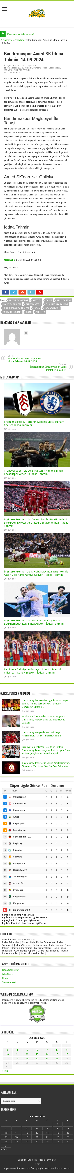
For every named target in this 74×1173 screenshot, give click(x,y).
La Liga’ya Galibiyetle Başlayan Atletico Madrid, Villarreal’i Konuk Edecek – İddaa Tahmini (33, 671)
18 (17, 1058)
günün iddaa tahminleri (16, 308)
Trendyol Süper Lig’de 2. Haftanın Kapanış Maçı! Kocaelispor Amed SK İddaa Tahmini (33, 472)
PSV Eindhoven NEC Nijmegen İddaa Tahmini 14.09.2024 (24, 359)
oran (29, 312)
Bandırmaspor (40, 68)
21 (47, 1058)
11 (17, 1054)
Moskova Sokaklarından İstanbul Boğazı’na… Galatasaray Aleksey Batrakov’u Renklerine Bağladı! (45, 719)
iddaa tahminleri (12, 312)
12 (27, 1054)
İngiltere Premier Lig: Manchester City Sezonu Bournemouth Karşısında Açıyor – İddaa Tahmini (34, 622)
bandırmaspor (33, 304)
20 (37, 1058)
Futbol (51, 68)
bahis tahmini (64, 300)
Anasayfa (8, 40)
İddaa (57, 68)
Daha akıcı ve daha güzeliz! (20, 34)
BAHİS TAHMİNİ (25, 68)
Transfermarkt (9, 982)
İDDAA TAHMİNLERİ (13, 70)
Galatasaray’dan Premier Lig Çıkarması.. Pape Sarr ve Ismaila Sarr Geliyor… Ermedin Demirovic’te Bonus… (45, 703)
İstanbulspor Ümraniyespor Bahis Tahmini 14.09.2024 (48, 367)
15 (57, 1054)
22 (57, 1058)
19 (27, 1058)
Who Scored (8, 974)
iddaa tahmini (52, 308)
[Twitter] (38, 1164)
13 (37, 1054)
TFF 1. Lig (27, 70)
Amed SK (37, 300)
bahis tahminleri (12, 304)
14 (47, 1054)
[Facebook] (35, 1164)
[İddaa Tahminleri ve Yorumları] (37, 13)
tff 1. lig (40, 312)
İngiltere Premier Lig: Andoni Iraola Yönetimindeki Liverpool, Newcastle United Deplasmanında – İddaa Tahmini (36, 523)
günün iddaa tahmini (57, 304)
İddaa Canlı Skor (10, 970)
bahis (49, 300)
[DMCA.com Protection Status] (37, 1013)
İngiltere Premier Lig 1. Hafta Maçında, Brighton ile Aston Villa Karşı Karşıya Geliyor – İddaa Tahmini (36, 573)
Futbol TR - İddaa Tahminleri (41, 1159)
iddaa (37, 308)
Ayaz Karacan (13, 65)
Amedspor (20, 40)
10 (7, 1054)
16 (66, 1054)
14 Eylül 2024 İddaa (18, 300)
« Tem (5, 1070)
